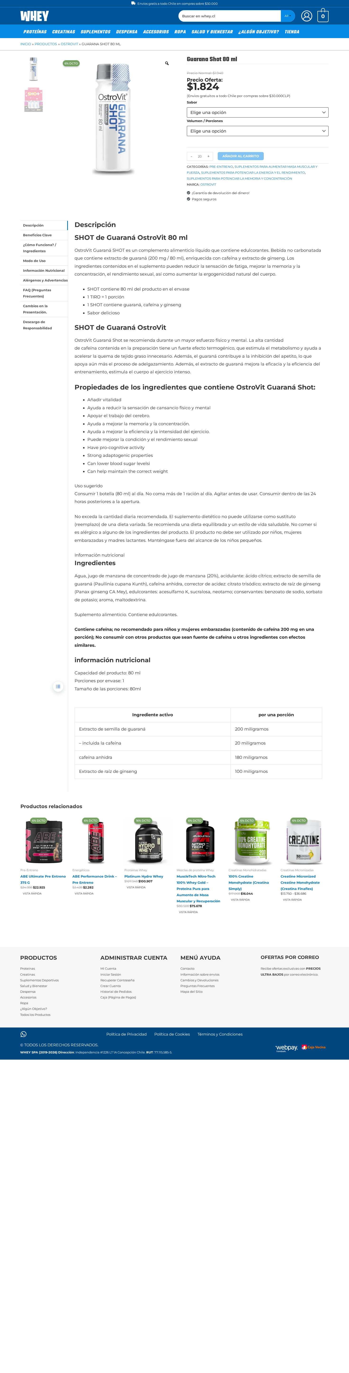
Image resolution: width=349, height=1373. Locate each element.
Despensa (28, 991)
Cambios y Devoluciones (199, 980)
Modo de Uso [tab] (34, 261)
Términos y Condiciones (220, 1034)
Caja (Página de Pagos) (118, 997)
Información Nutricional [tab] (44, 270)
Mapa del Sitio (191, 991)
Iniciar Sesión (110, 974)
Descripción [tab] (33, 225)
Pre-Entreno (221, 166)
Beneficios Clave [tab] (37, 235)
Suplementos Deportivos (39, 980)
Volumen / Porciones (205, 121)
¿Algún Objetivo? (33, 1009)
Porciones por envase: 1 (99, 680)
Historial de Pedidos (116, 991)
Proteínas (27, 968)
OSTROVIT (208, 184)
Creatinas (27, 974)
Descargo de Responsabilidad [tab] (37, 325)
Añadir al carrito (240, 156)
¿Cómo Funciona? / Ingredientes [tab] (39, 248)
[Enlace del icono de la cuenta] (307, 16)
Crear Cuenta (110, 986)
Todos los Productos (35, 1015)
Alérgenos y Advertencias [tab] (45, 280)
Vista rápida (32, 893)
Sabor (192, 102)
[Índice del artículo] (58, 686)
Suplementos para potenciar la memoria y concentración (239, 178)
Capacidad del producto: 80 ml (108, 673)
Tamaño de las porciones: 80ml (108, 688)
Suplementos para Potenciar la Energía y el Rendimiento (253, 172)
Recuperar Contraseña (117, 980)
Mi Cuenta (108, 968)
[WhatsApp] (23, 1034)
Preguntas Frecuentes (197, 986)
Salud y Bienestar (33, 986)
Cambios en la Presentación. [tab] (35, 309)
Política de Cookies (172, 1034)
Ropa (24, 1003)
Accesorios (28, 997)
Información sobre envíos (199, 974)
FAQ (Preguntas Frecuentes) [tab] (37, 293)
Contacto (187, 968)
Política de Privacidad (126, 1034)
